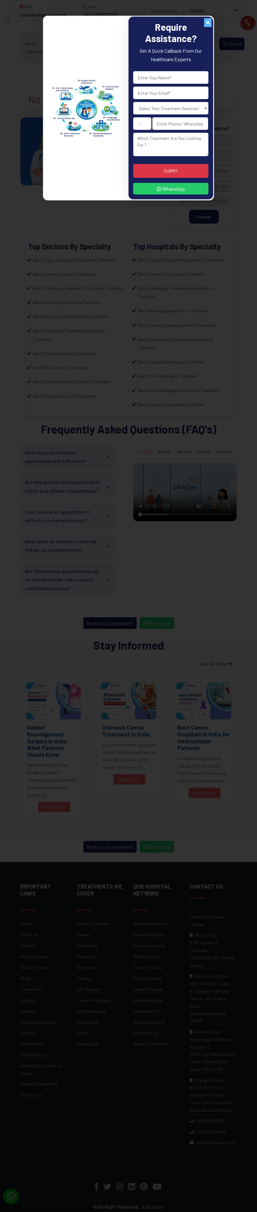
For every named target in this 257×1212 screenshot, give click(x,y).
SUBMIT (171, 170)
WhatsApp (173, 189)
